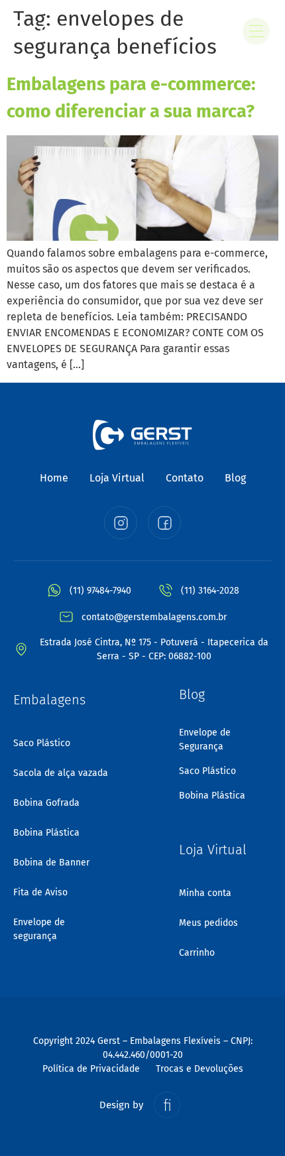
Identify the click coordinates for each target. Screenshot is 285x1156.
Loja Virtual (116, 478)
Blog (235, 478)
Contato (184, 478)
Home (54, 478)
